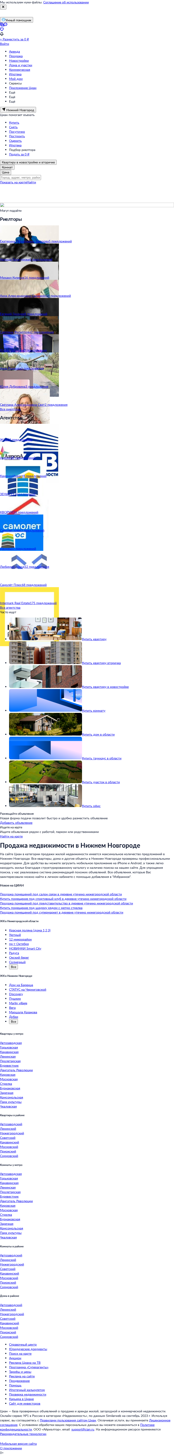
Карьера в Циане (21, 1399)
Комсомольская (11, 1097)
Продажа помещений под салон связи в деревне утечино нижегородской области (61, 894)
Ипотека (15, 74)
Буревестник (9, 1065)
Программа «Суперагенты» (28, 1367)
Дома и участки (20, 65)
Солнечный (17, 962)
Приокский (8, 1151)
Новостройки (19, 60)
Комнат (7, 167)
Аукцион (15, 1358)
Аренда (14, 51)
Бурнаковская (10, 1088)
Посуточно (17, 131)
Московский (9, 1147)
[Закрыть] (3, 7)
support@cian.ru (82, 1429)
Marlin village (18, 1003)
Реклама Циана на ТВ (25, 1362)
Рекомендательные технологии (23, 1434)
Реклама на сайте (22, 1376)
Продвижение (19, 1381)
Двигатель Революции (16, 1070)
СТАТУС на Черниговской (27, 989)
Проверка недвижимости (27, 1394)
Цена (5, 172)
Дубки (13, 1016)
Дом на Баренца (21, 985)
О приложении (11, 1448)
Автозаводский (11, 1124)
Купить (14, 122)
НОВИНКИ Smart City (25, 948)
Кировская (7, 1074)
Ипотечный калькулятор (27, 1390)
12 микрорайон (20, 939)
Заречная (6, 1093)
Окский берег (19, 957)
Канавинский (9, 1142)
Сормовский (9, 1156)
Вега (12, 1007)
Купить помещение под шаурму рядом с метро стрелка (41, 908)
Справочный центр (23, 1344)
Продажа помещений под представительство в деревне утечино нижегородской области (66, 903)
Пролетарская (10, 1061)
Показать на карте (13, 182)
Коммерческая (19, 69)
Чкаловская (8, 1106)
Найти (31, 182)
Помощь (15, 1385)
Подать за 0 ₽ (19, 154)
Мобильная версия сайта (18, 1443)
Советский (7, 1137)
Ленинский (8, 1128)
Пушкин (15, 998)
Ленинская (8, 1056)
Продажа (16, 56)
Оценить (15, 140)
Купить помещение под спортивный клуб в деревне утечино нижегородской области (63, 898)
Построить (17, 136)
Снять (13, 127)
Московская (9, 1079)
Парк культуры (11, 1102)
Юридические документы (28, 1349)
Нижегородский (12, 1133)
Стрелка (6, 1083)
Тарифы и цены (20, 1371)
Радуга (14, 953)
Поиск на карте (20, 1353)
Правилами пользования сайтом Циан (68, 1420)
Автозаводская (11, 1043)
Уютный (15, 935)
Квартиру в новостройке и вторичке (28, 162)
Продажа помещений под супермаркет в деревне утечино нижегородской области (61, 912)
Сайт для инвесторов (24, 1403)
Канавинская (9, 1052)
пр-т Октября (19, 944)
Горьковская (9, 1047)
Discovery (16, 994)
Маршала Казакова (23, 1012)
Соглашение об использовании (66, 2)
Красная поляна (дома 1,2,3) (30, 930)
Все (13, 967)
